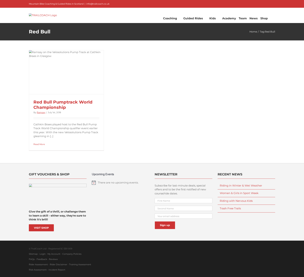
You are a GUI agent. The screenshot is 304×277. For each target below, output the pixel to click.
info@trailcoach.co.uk (97, 3)
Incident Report (57, 269)
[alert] (121, 183)
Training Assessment (80, 264)
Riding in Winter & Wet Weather (241, 185)
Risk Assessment (38, 269)
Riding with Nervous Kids (236, 200)
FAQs (32, 259)
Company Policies (71, 254)
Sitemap (33, 254)
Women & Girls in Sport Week (239, 193)
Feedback (42, 259)
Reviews (53, 259)
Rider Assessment (38, 264)
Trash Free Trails (230, 208)
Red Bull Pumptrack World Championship (63, 104)
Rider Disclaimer (58, 264)
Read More (39, 144)
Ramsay (41, 112)
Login (43, 254)
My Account (54, 254)
